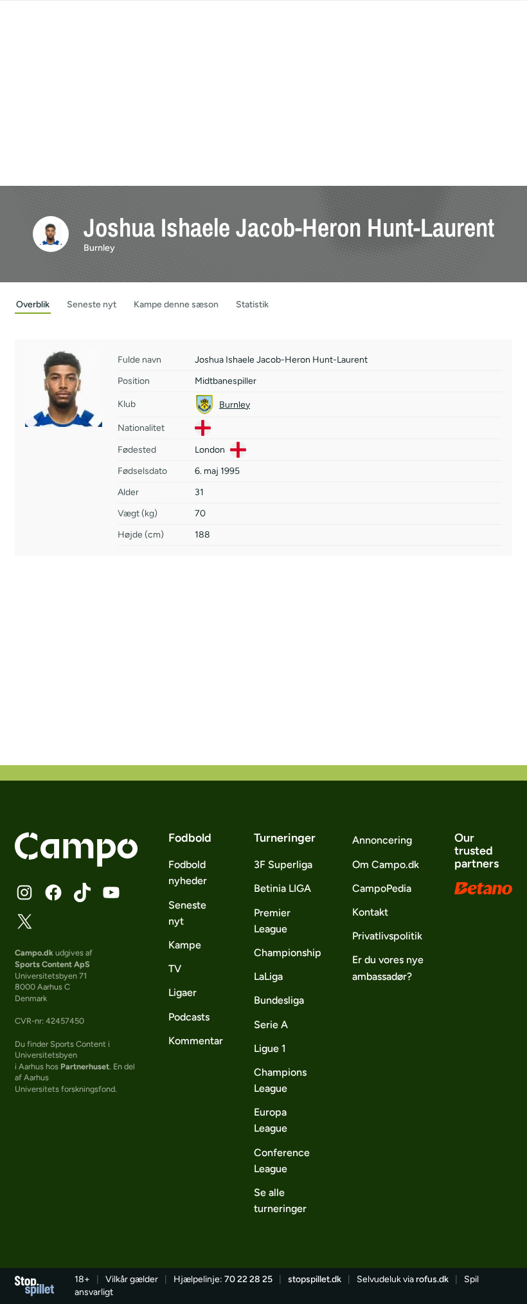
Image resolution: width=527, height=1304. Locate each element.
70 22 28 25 (248, 1279)
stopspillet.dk (314, 1279)
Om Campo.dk (385, 864)
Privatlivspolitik (387, 936)
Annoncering (382, 840)
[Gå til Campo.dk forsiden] (76, 863)
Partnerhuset (84, 1066)
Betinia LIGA (282, 888)
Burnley (99, 247)
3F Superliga (283, 864)
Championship (287, 952)
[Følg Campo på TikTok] (82, 892)
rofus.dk (432, 1279)
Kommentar (195, 1041)
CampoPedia (381, 888)
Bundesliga (279, 1000)
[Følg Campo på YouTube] (111, 892)
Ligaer (182, 992)
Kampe (184, 945)
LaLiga (268, 976)
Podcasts (189, 1017)
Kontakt (370, 912)
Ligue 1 (270, 1048)
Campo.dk (34, 952)
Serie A (271, 1025)
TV (174, 969)
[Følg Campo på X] (24, 921)
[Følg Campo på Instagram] (24, 892)
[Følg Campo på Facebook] (53, 892)
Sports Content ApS (52, 964)
